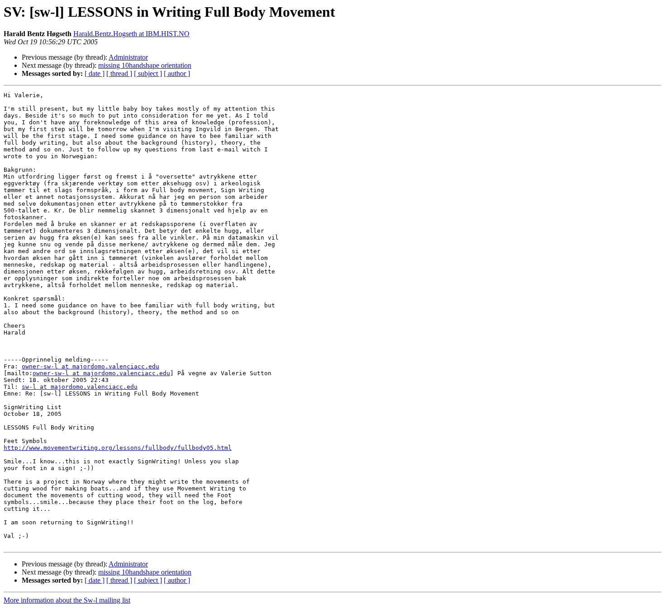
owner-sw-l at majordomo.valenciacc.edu (90, 366)
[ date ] (94, 73)
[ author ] (177, 73)
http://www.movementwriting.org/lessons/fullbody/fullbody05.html (118, 447)
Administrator (128, 57)
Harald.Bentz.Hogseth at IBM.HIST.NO (131, 34)
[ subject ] (148, 73)
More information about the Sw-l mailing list (67, 600)
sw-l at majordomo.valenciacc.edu (80, 386)
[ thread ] (119, 73)
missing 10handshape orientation (144, 65)
